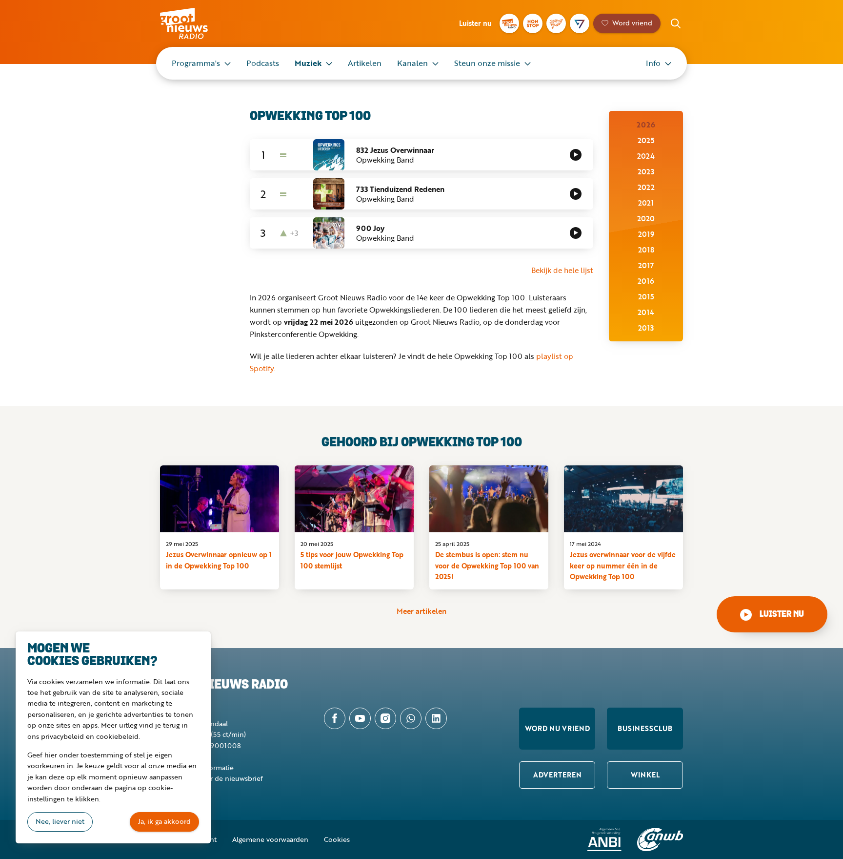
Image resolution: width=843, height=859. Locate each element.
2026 (646, 124)
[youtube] (360, 718)
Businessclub (645, 728)
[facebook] (334, 718)
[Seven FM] (579, 23)
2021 (646, 202)
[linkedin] (436, 718)
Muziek (308, 63)
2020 (646, 218)
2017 (646, 265)
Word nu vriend (557, 728)
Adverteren (557, 775)
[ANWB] (660, 839)
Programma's (196, 63)
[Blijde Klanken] (556, 23)
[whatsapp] (411, 718)
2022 (646, 187)
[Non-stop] (532, 23)
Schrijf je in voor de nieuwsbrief (211, 778)
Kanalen (412, 63)
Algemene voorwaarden (270, 839)
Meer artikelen (421, 611)
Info (653, 63)
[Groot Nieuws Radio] (509, 23)
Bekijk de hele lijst (562, 270)
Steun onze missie (487, 63)
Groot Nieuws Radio (194, 23)
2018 (646, 249)
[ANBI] (604, 839)
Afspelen (576, 155)
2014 (646, 312)
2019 (646, 234)
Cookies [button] (337, 839)
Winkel (645, 775)
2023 (646, 171)
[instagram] (385, 718)
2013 (646, 327)
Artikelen (364, 63)
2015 (646, 296)
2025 (646, 140)
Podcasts (262, 63)
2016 (646, 280)
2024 (646, 155)
